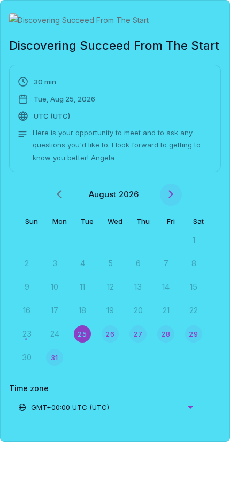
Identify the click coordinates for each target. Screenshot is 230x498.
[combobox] (105, 407)
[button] (115, 119)
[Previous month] (59, 195)
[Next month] (171, 195)
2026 (129, 194)
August (102, 194)
